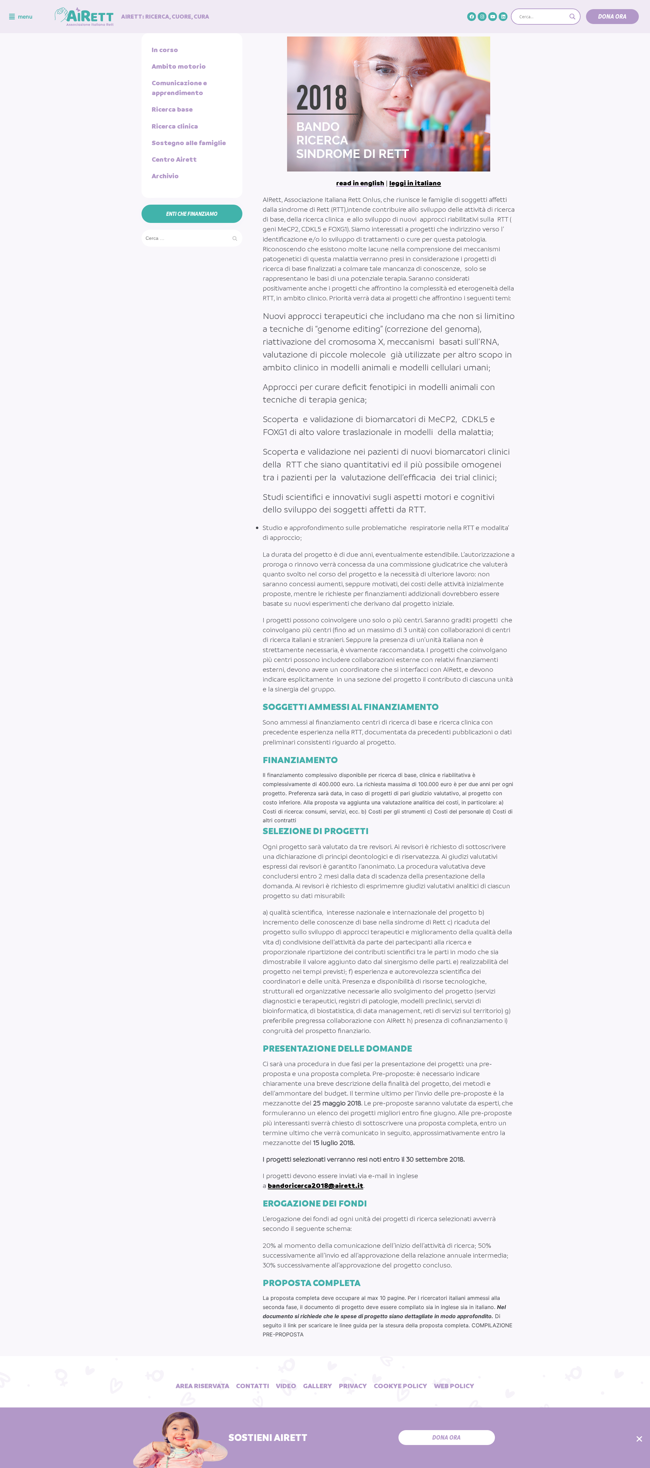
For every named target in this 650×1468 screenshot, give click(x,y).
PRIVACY (353, 1385)
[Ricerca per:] (192, 237)
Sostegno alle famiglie (189, 142)
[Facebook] (471, 16)
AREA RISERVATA (202, 1385)
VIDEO (286, 1385)
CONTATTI (252, 1385)
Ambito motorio (179, 66)
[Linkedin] (503, 16)
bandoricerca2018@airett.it (315, 1185)
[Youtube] (492, 16)
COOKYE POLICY (400, 1385)
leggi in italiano (415, 183)
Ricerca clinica (175, 126)
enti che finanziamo (192, 213)
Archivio (165, 175)
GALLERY (317, 1385)
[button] (612, 16)
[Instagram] (482, 16)
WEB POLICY (454, 1385)
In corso (165, 49)
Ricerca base (172, 109)
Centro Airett (174, 159)
